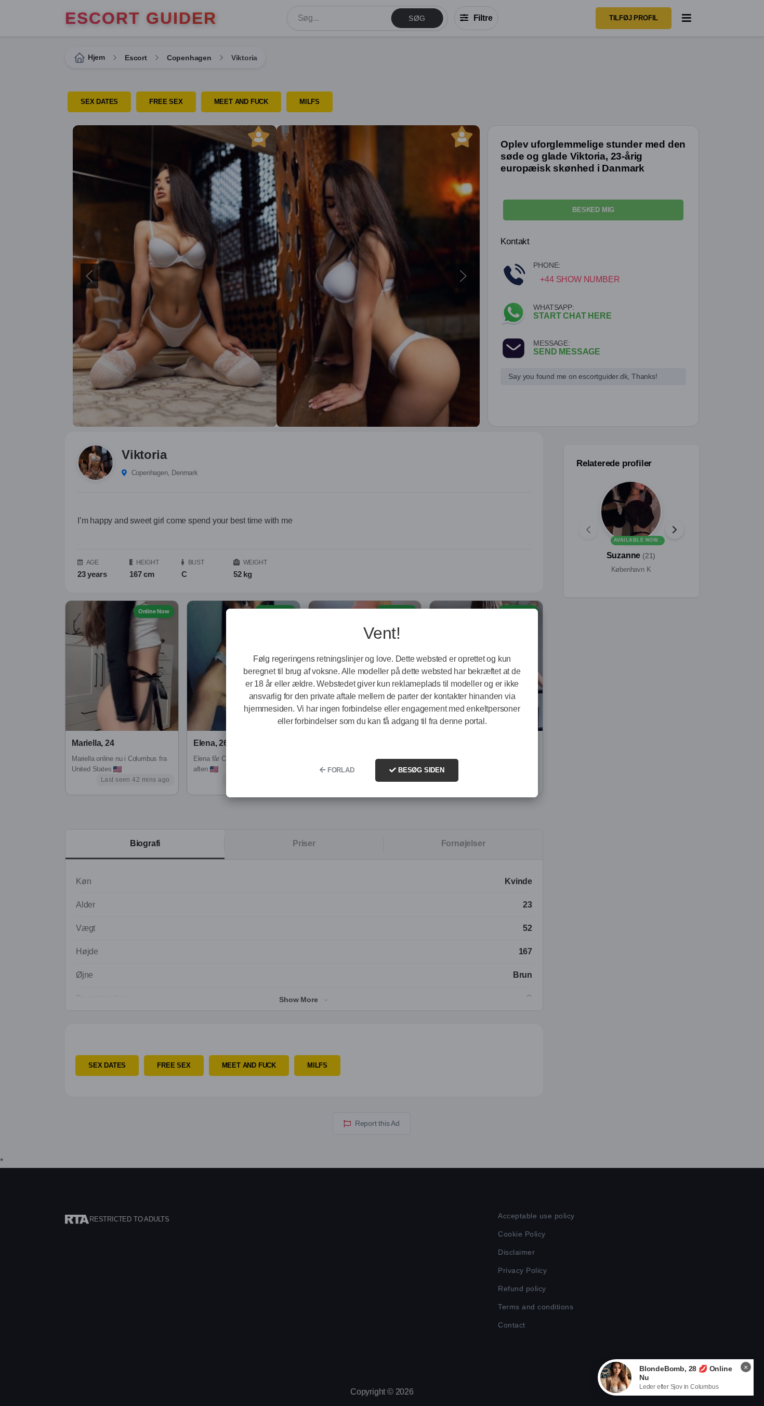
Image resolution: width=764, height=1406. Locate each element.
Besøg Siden (420, 770)
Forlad (339, 770)
